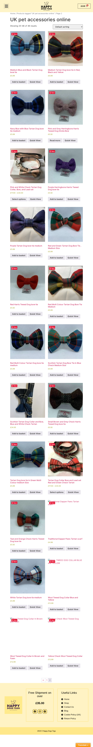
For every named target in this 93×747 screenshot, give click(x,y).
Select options (19, 199)
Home (12, 13)
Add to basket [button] (18, 82)
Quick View (35, 82)
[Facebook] (35, 711)
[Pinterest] (45, 711)
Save (15, 34)
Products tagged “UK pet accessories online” (36, 13)
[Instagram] (40, 711)
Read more (55, 140)
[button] (6, 6)
